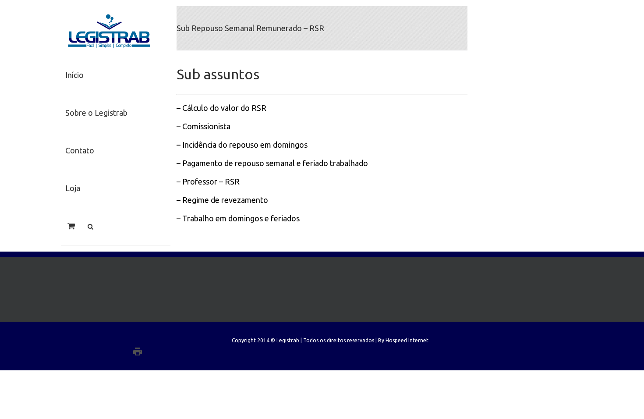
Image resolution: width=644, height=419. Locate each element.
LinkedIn (130, 339)
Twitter (144, 339)
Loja (72, 188)
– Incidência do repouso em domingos (242, 144)
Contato (79, 150)
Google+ (155, 351)
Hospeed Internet (407, 340)
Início (74, 75)
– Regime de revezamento (222, 199)
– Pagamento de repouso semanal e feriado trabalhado (272, 163)
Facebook (158, 340)
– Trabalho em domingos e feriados (238, 218)
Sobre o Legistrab (96, 112)
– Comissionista (203, 126)
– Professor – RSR (208, 181)
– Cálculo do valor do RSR (221, 107)
